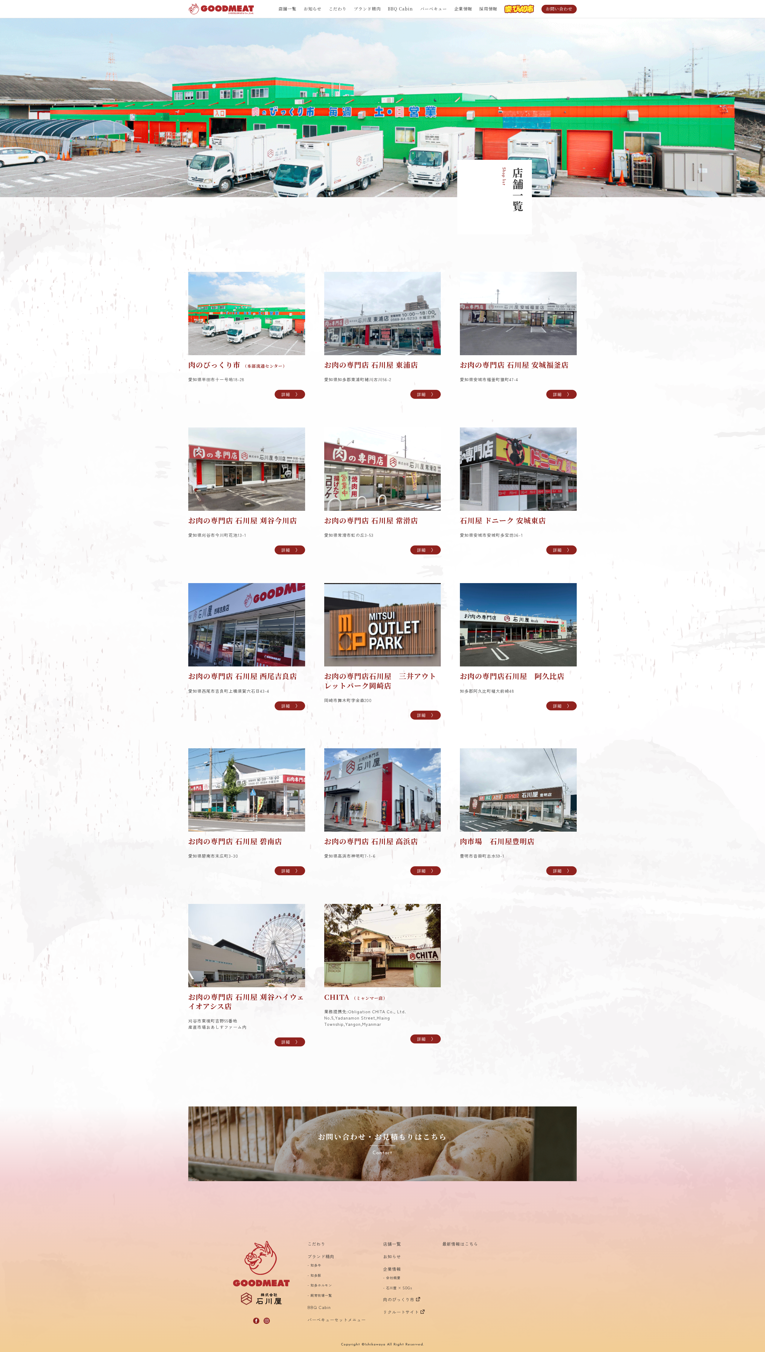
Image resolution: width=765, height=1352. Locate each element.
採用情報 (488, 9)
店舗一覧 (287, 9)
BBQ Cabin (400, 9)
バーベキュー (433, 9)
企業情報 (463, 9)
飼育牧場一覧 (321, 1295)
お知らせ (313, 9)
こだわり (338, 9)
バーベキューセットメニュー (336, 1320)
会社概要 (393, 1277)
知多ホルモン (321, 1285)
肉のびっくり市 (398, 1299)
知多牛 (315, 1265)
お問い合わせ (559, 9)
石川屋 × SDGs (399, 1287)
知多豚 (315, 1275)
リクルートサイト (401, 1312)
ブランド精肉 (367, 9)
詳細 (285, 394)
